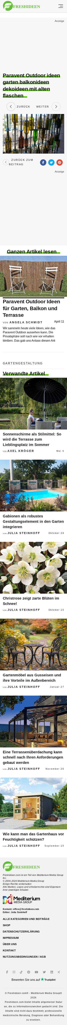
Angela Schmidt (26, 322)
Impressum (11, 937)
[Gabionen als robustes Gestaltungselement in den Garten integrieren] (33, 485)
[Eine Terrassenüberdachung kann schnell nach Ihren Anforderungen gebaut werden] (33, 721)
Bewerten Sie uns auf (26, 979)
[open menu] (60, 6)
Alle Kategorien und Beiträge (26, 918)
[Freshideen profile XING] (59, 972)
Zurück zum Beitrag (21, 162)
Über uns (10, 944)
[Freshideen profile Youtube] (37, 972)
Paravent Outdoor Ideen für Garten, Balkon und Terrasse (31, 308)
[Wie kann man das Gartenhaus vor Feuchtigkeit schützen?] (33, 803)
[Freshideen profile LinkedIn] (52, 972)
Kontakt (9, 950)
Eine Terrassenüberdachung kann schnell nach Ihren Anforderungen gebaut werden (33, 757)
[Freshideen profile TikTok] (21, 972)
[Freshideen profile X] (45, 972)
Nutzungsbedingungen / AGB (24, 956)
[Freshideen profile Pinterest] (29, 972)
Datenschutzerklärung (21, 931)
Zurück (22, 106)
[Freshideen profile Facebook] (7, 972)
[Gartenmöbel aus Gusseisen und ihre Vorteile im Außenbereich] (33, 644)
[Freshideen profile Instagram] (14, 972)
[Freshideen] (21, 6)
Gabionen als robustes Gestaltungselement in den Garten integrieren (33, 521)
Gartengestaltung (23, 363)
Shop (6, 925)
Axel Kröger (20, 450)
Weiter (44, 106)
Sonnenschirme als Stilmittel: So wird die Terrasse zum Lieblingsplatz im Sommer (32, 439)
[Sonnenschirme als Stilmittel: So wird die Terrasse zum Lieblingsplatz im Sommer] (33, 404)
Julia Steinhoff (23, 533)
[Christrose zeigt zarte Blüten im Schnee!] (33, 568)
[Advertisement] (33, 45)
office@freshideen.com (26, 909)
